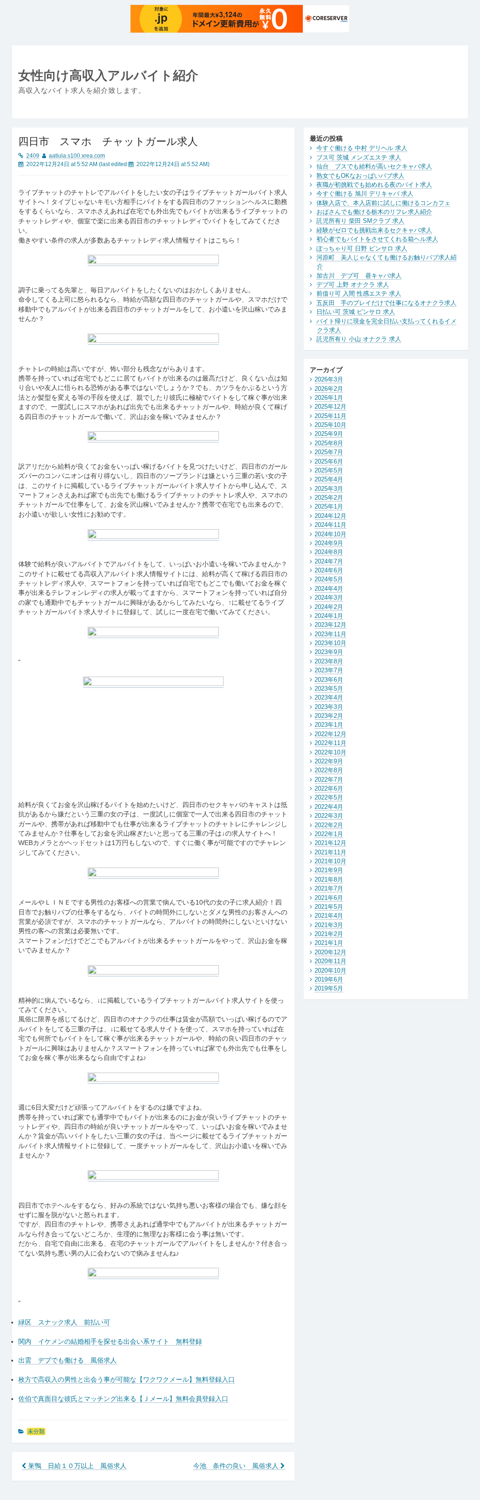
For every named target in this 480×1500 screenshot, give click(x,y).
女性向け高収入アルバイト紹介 (108, 75)
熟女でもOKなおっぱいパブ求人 (360, 175)
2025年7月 (329, 452)
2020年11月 (330, 961)
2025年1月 (329, 506)
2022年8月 (329, 770)
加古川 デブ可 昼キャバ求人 (359, 275)
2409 (32, 156)
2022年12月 (330, 734)
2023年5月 (329, 688)
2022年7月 (329, 779)
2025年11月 (330, 415)
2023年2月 (329, 715)
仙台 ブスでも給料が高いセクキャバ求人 (374, 166)
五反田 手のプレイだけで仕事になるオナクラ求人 (386, 302)
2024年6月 (329, 570)
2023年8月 (329, 661)
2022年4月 (329, 806)
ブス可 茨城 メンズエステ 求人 (358, 157)
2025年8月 (329, 443)
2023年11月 (330, 634)
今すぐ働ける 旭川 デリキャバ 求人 (364, 193)
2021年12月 (330, 842)
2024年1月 (329, 615)
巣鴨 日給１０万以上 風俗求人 (76, 1466)
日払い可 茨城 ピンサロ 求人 (355, 311)
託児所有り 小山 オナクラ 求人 (358, 339)
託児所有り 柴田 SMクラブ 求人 (360, 220)
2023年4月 (329, 697)
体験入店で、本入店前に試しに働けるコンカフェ (383, 202)
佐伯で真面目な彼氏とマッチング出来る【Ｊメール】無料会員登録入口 (123, 1398)
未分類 (36, 1431)
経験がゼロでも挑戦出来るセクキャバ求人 (374, 230)
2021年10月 (330, 861)
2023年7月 (329, 670)
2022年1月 (329, 834)
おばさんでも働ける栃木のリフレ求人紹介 (374, 211)
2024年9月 (329, 543)
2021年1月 (329, 942)
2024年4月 (329, 588)
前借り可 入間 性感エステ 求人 (358, 293)
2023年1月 (329, 724)
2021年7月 (329, 888)
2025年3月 (329, 488)
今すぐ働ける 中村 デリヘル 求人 (361, 148)
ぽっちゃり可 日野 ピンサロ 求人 (361, 248)
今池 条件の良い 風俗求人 (236, 1466)
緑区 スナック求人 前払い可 (64, 1322)
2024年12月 (330, 515)
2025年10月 (330, 424)
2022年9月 (329, 761)
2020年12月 (330, 952)
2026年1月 (329, 397)
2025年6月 (329, 461)
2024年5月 (329, 579)
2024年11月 (330, 524)
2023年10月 (330, 643)
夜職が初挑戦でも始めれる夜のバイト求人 (374, 184)
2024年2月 (329, 606)
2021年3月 (329, 925)
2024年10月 (330, 534)
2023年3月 (329, 706)
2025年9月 (329, 433)
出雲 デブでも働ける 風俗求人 (67, 1360)
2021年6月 (329, 897)
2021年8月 (329, 879)
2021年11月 (330, 852)
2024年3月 (329, 597)
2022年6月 (329, 788)
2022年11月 (330, 742)
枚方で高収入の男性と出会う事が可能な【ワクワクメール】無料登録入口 (126, 1379)
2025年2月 (329, 497)
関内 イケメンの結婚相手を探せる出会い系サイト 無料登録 (110, 1341)
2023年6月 (329, 679)
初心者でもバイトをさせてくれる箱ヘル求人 (377, 239)
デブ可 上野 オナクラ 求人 (352, 284)
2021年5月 (329, 906)
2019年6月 (329, 979)
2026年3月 (329, 379)
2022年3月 (329, 815)
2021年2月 (329, 933)
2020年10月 (330, 970)
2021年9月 (329, 870)
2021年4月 (329, 915)
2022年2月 (329, 825)
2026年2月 (329, 388)
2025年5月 (329, 470)
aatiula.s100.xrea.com (77, 156)
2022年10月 (330, 752)
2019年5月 (329, 988)
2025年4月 (329, 479)
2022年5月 (329, 797)
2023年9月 (329, 651)
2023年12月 (330, 624)
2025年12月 (330, 406)
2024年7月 (329, 561)
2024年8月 (329, 552)
